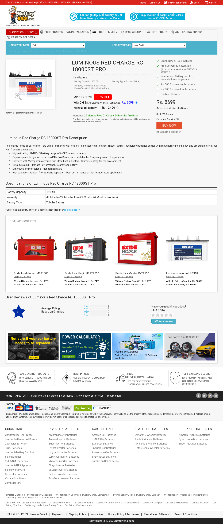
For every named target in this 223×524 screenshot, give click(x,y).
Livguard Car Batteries (104, 448)
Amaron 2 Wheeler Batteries (151, 435)
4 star (86, 308)
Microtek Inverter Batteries (63, 461)
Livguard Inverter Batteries (63, 452)
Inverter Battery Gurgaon (148, 494)
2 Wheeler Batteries (16, 443)
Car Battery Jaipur (200, 502)
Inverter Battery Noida (28, 497)
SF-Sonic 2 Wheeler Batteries (151, 443)
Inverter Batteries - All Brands (21, 439)
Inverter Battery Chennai (67, 494)
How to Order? (38, 514)
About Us (21, 395)
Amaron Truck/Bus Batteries (194, 435)
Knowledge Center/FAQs (89, 395)
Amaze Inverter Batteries (62, 439)
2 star (86, 313)
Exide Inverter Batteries (61, 443)
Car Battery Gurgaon (153, 502)
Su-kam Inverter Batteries (63, 474)
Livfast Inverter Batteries (62, 448)
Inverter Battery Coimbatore (95, 494)
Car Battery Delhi (131, 502)
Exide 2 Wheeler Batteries (149, 439)
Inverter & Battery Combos (19, 452)
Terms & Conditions (186, 514)
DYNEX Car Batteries (103, 439)
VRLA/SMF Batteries (16, 461)
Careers (53, 395)
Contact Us (155, 3)
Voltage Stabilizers (15, 478)
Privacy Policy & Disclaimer (123, 514)
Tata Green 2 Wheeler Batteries (152, 448)
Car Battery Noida (33, 505)
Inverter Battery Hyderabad (177, 494)
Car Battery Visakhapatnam (78, 505)
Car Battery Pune (53, 505)
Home (143, 3)
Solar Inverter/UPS (15, 469)
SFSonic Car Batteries (104, 456)
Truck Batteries (13, 448)
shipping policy (71, 209)
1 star (86, 315)
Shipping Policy (77, 514)
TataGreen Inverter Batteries (64, 478)
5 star (86, 306)
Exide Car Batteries (102, 443)
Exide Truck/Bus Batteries (193, 443)
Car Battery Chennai (83, 502)
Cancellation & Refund (157, 514)
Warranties (97, 514)
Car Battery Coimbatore (108, 502)
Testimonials (114, 395)
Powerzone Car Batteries (106, 452)
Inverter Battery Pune (52, 497)
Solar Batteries (13, 456)
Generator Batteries (16, 474)
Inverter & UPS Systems (18, 465)
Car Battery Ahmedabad (34, 502)
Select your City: (122, 45)
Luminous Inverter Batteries (64, 456)
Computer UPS (13, 482)
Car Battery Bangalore (60, 502)
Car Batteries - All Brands (19, 435)
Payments (58, 514)
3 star (86, 310)
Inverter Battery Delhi (123, 494)
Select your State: (19, 45)
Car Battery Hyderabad (177, 502)
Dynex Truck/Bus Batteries (193, 439)
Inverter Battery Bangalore (39, 494)
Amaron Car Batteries (104, 435)
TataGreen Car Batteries (105, 461)
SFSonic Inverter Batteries (63, 469)
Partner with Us (37, 395)
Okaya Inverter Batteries (62, 465)
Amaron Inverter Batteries (63, 435)
